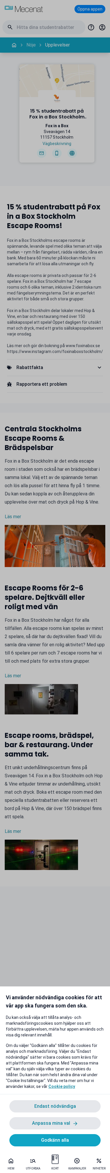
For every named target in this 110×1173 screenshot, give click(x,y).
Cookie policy (61, 1086)
